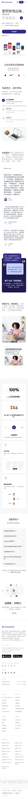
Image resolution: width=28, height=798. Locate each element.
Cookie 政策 (18, 725)
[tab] (14, 102)
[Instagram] (2, 672)
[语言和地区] (17, 2)
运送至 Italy (4, 754)
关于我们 (4, 720)
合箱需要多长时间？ (9, 551)
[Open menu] (25, 2)
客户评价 (4, 708)
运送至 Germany (6, 748)
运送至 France (18, 745)
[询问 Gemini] (11, 666)
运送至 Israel (18, 751)
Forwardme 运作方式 (7, 697)
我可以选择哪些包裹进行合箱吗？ (13, 546)
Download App (5, 711)
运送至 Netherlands (19, 757)
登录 (21, 2)
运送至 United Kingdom (5, 767)
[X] (8, 672)
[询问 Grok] (14, 666)
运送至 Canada (18, 743)
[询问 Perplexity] (8, 666)
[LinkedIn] (5, 672)
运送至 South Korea (7, 762)
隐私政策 (17, 722)
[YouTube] (14, 672)
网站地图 (4, 728)
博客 (3, 722)
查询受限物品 (18, 711)
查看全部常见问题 (15, 572)
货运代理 (17, 706)
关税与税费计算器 (19, 708)
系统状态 (17, 728)
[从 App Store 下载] (6, 656)
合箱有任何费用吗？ (9, 541)
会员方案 (4, 700)
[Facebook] (11, 672)
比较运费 (17, 697)
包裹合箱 (17, 700)
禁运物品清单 (5, 706)
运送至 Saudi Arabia (7, 759)
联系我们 (4, 725)
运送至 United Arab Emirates (19, 763)
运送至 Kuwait (5, 757)
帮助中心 (4, 731)
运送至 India (18, 748)
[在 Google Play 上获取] (17, 656)
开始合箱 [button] (14, 613)
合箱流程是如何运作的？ (11, 536)
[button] (14, 31)
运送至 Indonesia (6, 751)
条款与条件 (18, 720)
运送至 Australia (6, 743)
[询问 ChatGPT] (2, 666)
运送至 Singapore (19, 759)
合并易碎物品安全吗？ (10, 564)
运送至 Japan (18, 754)
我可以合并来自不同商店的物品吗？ (12, 557)
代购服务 (17, 703)
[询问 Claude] (5, 666)
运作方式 (4, 35)
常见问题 (4, 703)
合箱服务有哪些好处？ (10, 531)
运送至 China (5, 745)
